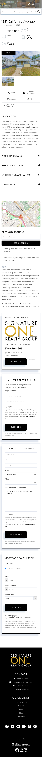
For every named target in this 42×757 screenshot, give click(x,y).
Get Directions (21, 243)
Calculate (15, 607)
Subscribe (16, 427)
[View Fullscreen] (4, 211)
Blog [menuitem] (21, 713)
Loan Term (9, 563)
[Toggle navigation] (38, 4)
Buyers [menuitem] (21, 706)
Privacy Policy (21, 739)
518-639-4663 (13, 348)
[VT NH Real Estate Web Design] (21, 750)
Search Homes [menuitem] (21, 702)
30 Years (10, 569)
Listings (11, 304)
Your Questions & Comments (15, 487)
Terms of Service (14, 543)
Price (6, 576)
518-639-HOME (29, 4)
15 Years (18, 569)
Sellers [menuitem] (21, 710)
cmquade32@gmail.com (22, 682)
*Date (7, 470)
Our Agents (31, 359)
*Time (7, 479)
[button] (38, 12)
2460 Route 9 (22, 688)
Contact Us (15, 362)
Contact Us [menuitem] (21, 717)
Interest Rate (9, 594)
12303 (17, 307)
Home (4, 304)
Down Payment (10, 585)
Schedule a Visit (29, 448)
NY (17, 304)
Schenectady (25, 304)
